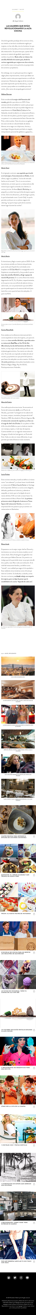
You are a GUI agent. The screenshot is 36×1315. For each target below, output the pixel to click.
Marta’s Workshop (23, 189)
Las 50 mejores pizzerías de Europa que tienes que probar (18, 775)
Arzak (18, 576)
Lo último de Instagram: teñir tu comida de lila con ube (14, 991)
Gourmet (15, 9)
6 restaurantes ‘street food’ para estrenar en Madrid (14, 1223)
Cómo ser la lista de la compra (13, 1106)
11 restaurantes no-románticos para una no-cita (15, 1068)
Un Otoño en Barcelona (18, 677)
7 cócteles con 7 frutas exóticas (14, 1145)
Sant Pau (14, 343)
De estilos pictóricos (7, 362)
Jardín (18, 410)
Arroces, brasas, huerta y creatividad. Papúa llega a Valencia (18, 750)
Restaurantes (12, 653)
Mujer (22, 9)
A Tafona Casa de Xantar (18, 485)
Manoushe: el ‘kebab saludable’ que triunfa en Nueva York (15, 875)
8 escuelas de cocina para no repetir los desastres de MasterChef (15, 953)
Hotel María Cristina (19, 110)
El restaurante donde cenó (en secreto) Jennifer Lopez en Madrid (18, 725)
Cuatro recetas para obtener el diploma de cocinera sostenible (13, 836)
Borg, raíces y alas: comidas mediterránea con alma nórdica (18, 799)
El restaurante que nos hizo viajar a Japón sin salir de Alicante (18, 701)
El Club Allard (14, 269)
